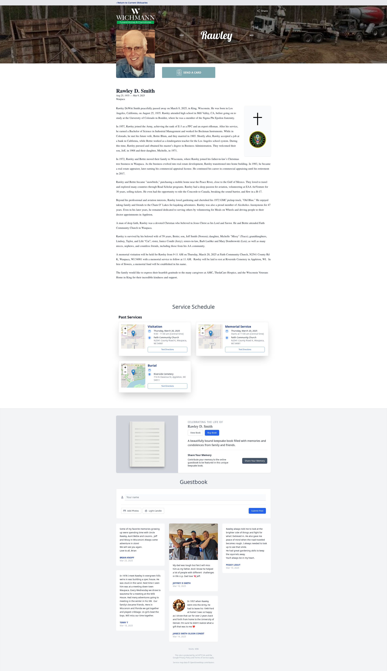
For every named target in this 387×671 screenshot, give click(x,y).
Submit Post (257, 510)
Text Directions (167, 349)
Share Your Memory (255, 460)
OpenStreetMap (196, 662)
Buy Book (212, 432)
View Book (195, 432)
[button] (133, 333)
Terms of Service (202, 657)
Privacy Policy (185, 657)
